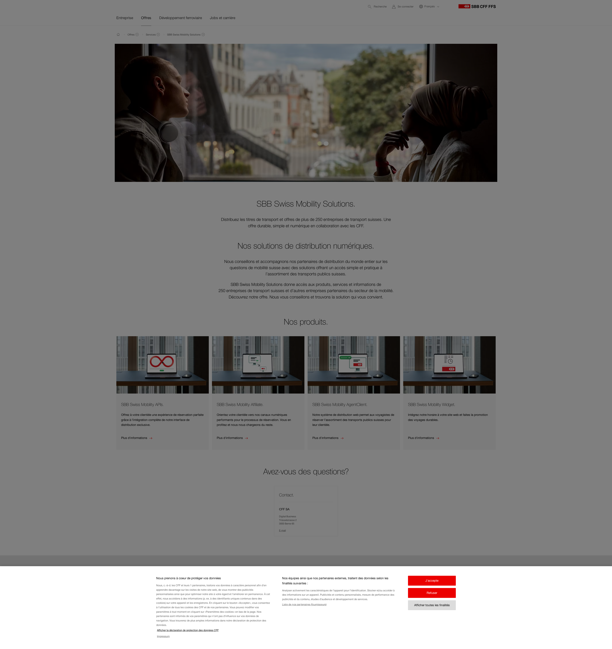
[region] (306, 607)
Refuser (432, 593)
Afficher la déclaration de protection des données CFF (188, 630)
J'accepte (431, 580)
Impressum (163, 636)
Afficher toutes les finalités (432, 605)
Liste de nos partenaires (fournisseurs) (304, 604)
